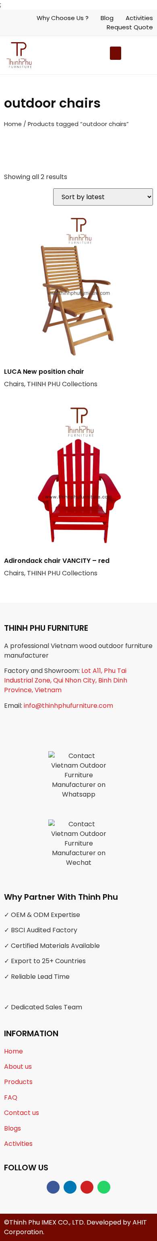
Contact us (21, 1112)
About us (18, 1066)
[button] (124, 55)
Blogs (12, 1128)
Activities (18, 1143)
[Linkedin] (70, 1187)
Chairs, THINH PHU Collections (50, 378)
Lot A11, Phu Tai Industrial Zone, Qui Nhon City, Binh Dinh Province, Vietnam (65, 680)
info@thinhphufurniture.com (68, 705)
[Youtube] (87, 1187)
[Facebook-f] (53, 1187)
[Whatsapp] (103, 1187)
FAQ (10, 1097)
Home (13, 124)
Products (18, 1081)
